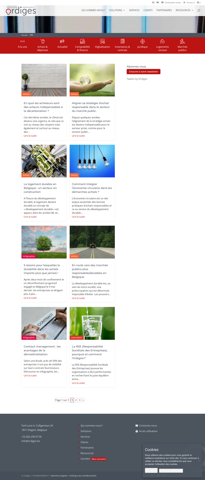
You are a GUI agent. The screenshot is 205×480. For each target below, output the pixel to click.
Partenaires (164, 10)
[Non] (198, 460)
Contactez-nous (148, 425)
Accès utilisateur (148, 431)
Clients (148, 10)
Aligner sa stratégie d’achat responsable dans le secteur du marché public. (91, 107)
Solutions (115, 10)
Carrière (93, 458)
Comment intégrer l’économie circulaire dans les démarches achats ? (92, 188)
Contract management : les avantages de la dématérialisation (42, 350)
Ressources (183, 10)
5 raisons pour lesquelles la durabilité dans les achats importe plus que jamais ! (42, 269)
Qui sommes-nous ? (93, 10)
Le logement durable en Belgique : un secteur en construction (40, 188)
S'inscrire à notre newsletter (143, 71)
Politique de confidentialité (82, 475)
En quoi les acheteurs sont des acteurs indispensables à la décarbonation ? (43, 107)
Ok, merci (151, 470)
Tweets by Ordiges (137, 79)
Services (134, 10)
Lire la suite (30, 135)
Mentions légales (59, 475)
